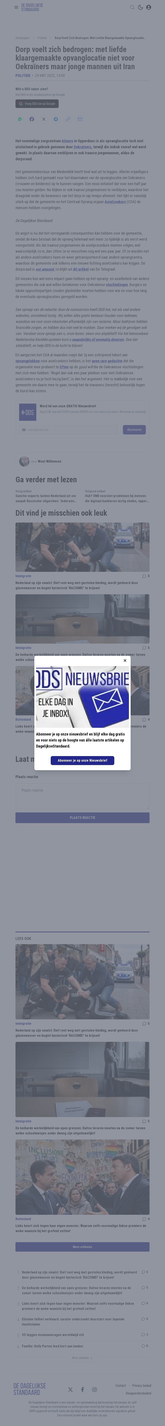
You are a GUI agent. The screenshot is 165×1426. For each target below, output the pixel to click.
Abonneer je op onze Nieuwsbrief (82, 760)
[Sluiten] (125, 660)
